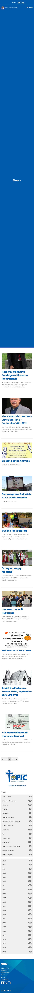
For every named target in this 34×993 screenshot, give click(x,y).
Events (3, 977)
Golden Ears (16, 842)
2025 (16, 865)
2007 (16, 939)
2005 (16, 947)
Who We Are (5, 968)
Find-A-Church (16, 797)
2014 (16, 910)
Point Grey (16, 813)
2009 (16, 931)
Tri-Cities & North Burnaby (16, 846)
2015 (16, 906)
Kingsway (16, 805)
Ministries (4, 970)
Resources (4, 972)
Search (14, 2)
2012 (16, 919)
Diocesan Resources (16, 801)
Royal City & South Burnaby (16, 821)
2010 (16, 927)
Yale (16, 834)
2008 (16, 935)
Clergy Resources (16, 850)
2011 (16, 923)
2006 (16, 943)
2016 (16, 902)
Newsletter (4, 979)
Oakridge (16, 809)
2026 (16, 861)
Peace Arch (16, 838)
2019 (16, 890)
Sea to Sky (16, 830)
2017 (16, 898)
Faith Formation (16, 855)
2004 (16, 952)
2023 (16, 873)
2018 (16, 894)
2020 (16, 885)
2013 (16, 914)
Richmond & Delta (16, 817)
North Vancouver (16, 826)
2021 (16, 881)
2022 (16, 877)
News (3, 975)
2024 (16, 869)
